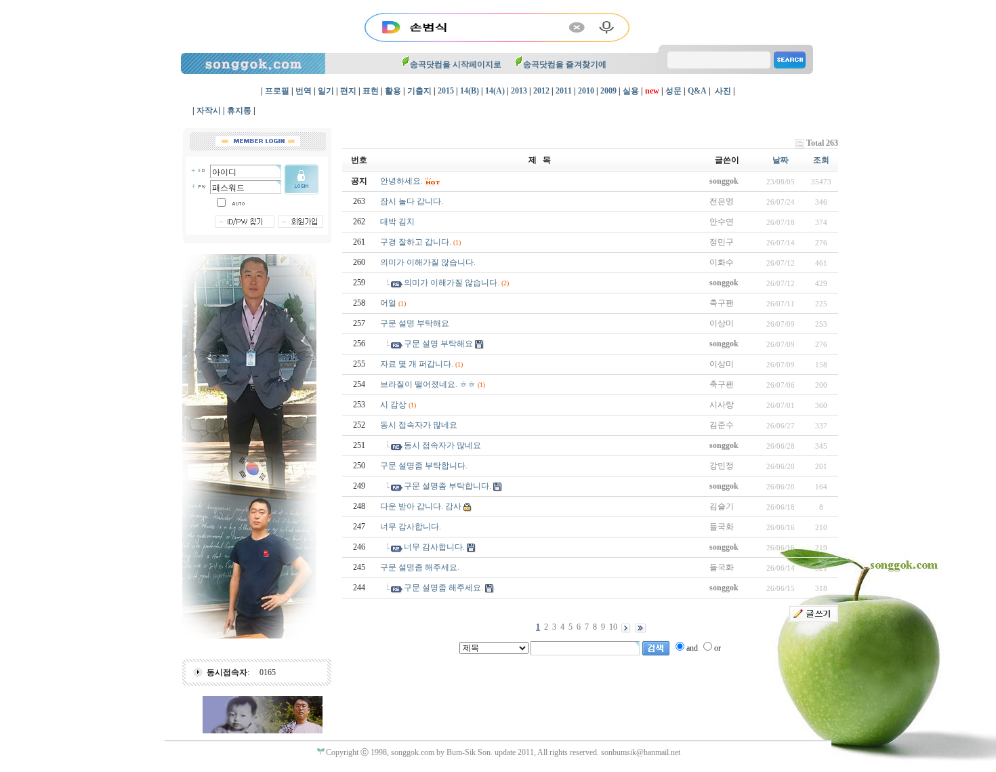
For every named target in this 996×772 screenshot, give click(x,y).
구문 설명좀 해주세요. (419, 567)
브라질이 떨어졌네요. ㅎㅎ (428, 384)
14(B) (469, 91)
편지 (348, 91)
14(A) (495, 91)
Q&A (697, 91)
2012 (541, 91)
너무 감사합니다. (410, 526)
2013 (519, 91)
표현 (370, 91)
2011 (564, 91)
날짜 (780, 160)
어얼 (388, 303)
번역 (303, 91)
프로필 (277, 91)
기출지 (419, 91)
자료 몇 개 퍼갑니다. (416, 364)
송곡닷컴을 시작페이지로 (455, 64)
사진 (723, 91)
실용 (631, 91)
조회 (821, 160)
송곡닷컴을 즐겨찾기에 (564, 64)
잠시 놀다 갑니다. (411, 201)
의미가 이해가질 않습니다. (428, 262)
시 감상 (393, 404)
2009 (608, 91)
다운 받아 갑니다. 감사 (420, 506)
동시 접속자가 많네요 (418, 425)
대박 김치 (397, 221)
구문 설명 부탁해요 (414, 323)
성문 (673, 91)
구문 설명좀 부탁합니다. (424, 465)
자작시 (208, 110)
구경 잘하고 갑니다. (415, 242)
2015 (446, 91)
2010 (586, 91)
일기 (326, 91)
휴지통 (239, 110)
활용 (393, 91)
